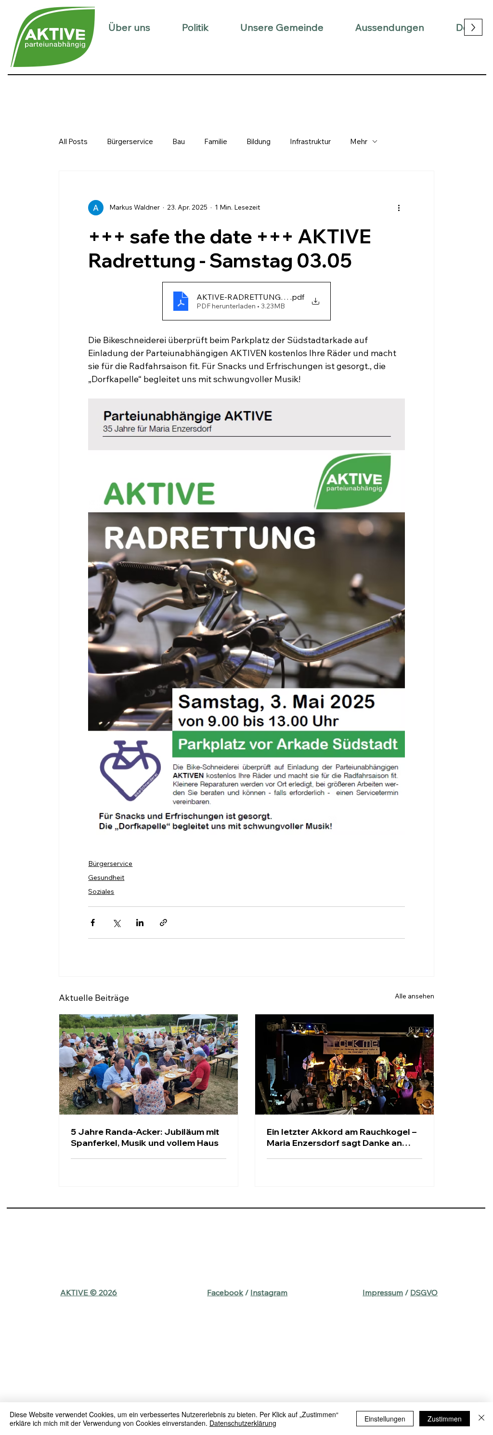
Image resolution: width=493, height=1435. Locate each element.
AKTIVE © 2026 (88, 1292)
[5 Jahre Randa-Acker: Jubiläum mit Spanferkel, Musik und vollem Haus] (148, 1064)
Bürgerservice (130, 141)
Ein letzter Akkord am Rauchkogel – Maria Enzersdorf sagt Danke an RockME (341, 1137)
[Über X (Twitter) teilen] (116, 922)
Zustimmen (445, 1418)
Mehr (358, 141)
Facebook (225, 1292)
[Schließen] (481, 1418)
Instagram (268, 1292)
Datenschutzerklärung (242, 1423)
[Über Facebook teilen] (92, 922)
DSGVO (424, 1292)
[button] (129, 27)
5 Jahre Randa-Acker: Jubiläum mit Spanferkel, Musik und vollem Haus (145, 1137)
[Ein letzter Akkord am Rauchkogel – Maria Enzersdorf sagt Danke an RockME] (344, 1064)
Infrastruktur (310, 141)
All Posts (73, 141)
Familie (215, 141)
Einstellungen (384, 1418)
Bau (178, 141)
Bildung (258, 141)
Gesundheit (106, 877)
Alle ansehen (414, 996)
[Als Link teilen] (163, 922)
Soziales (101, 891)
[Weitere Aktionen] (399, 207)
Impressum (383, 1292)
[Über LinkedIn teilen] (139, 922)
